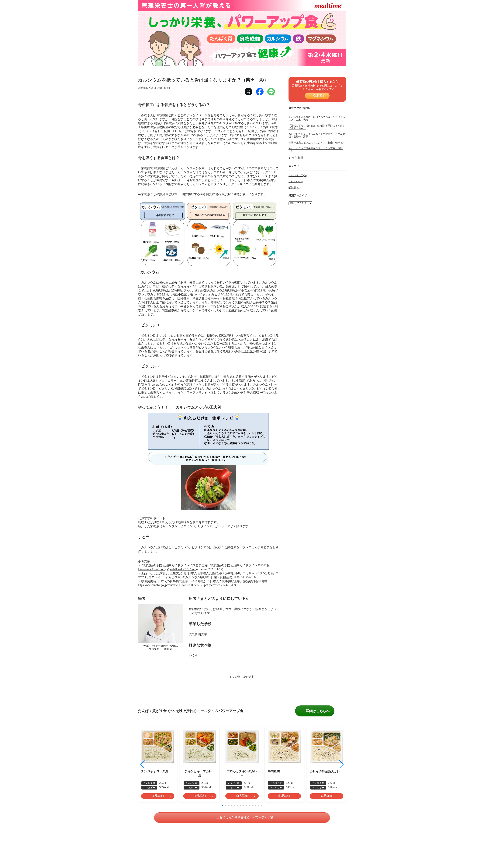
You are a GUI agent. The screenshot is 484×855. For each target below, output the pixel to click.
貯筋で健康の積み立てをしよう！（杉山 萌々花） (317, 142)
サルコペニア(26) (298, 175)
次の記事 (248, 676)
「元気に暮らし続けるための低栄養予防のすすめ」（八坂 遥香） (317, 127)
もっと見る (296, 157)
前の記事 (235, 676)
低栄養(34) (294, 187)
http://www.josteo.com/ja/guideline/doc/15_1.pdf (167, 569)
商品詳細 (158, 795)
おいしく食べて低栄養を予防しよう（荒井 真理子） (316, 149)
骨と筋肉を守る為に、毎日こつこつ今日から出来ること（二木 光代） (317, 118)
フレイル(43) (295, 181)
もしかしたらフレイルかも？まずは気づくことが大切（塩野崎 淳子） (317, 135)
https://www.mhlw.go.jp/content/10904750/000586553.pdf (173, 585)
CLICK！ (319, 95)
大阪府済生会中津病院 (155, 646)
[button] (341, 764)
